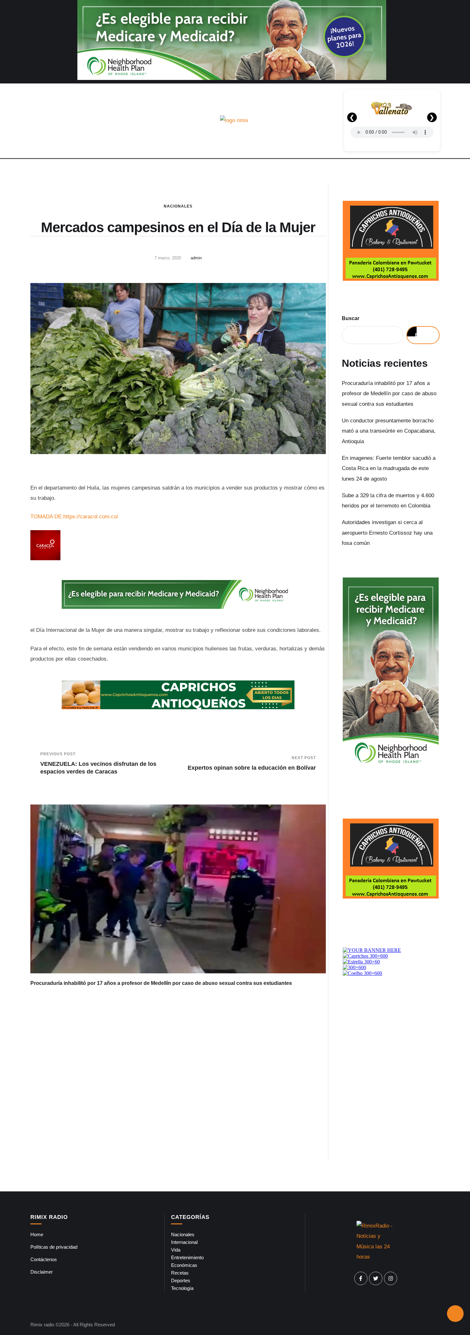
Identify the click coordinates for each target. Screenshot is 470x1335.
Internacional (184, 1242)
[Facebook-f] (361, 1278)
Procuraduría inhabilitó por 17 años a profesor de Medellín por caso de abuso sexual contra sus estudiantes (161, 983)
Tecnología (182, 1288)
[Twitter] (375, 1278)
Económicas (184, 1265)
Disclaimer (41, 1272)
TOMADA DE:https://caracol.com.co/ (74, 517)
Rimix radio (42, 1324)
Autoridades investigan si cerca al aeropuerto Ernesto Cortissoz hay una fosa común (387, 532)
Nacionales (178, 206)
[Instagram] (390, 1278)
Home (36, 1234)
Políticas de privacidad (53, 1247)
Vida (175, 1250)
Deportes (180, 1280)
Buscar (350, 318)
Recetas (180, 1273)
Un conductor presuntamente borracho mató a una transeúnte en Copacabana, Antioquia (388, 431)
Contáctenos (43, 1259)
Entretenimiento (187, 1257)
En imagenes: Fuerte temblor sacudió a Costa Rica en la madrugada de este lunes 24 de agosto (388, 468)
